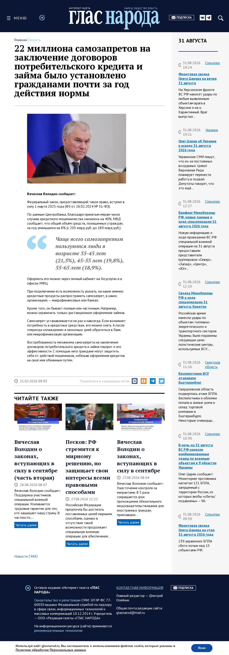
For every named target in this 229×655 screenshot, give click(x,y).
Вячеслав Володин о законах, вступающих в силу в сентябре (138, 456)
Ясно (202, 648)
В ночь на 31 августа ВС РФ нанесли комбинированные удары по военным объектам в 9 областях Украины (197, 456)
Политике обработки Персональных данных (51, 650)
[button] (135, 381)
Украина (212, 130)
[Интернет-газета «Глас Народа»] (114, 20)
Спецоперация (216, 63)
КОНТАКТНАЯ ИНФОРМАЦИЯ (139, 587)
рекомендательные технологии (58, 630)
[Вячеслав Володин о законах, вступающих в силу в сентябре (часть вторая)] (38, 417)
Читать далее (26, 525)
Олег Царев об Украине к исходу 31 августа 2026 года (197, 145)
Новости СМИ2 (26, 556)
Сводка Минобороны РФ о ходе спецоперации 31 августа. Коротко (195, 300)
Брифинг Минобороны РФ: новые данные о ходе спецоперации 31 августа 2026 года (197, 219)
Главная (20, 40)
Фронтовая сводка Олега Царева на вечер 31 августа (197, 78)
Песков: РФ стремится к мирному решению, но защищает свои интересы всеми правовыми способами (88, 466)
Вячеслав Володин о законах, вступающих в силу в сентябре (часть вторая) (35, 459)
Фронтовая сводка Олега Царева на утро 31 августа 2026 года (196, 530)
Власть (35, 40)
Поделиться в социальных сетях (104, 381)
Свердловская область (216, 364)
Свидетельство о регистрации (57, 600)
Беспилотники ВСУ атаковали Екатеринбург (193, 378)
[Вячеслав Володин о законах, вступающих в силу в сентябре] (141, 417)
